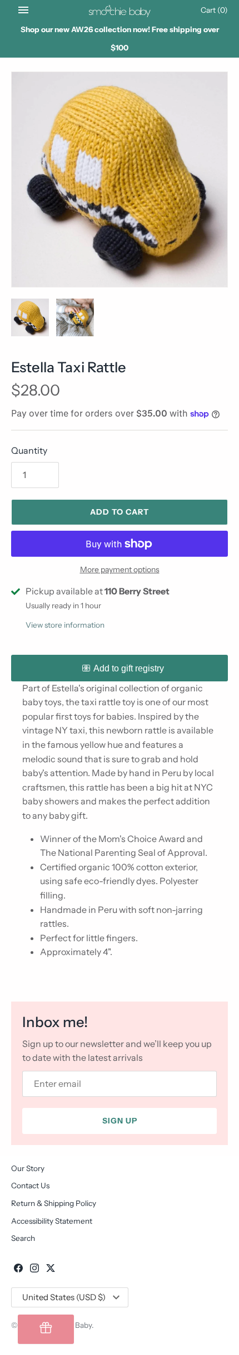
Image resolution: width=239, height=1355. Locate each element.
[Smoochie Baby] (120, 10)
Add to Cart (119, 512)
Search (23, 1238)
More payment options (120, 569)
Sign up (119, 1121)
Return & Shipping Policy (53, 1203)
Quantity (29, 450)
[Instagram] (34, 1269)
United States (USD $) (64, 1297)
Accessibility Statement (51, 1221)
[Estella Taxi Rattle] (30, 317)
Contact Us (30, 1185)
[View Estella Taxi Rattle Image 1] (119, 179)
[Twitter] (50, 1269)
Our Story (27, 1168)
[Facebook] (18, 1269)
